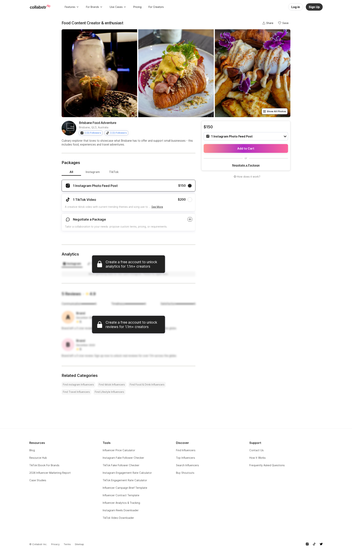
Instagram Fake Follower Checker (123, 457)
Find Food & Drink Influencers (147, 384)
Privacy (55, 544)
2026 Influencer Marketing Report (50, 472)
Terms (67, 544)
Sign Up (314, 7)
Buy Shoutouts (185, 472)
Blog (32, 450)
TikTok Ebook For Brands (44, 465)
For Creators (156, 6)
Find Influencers (185, 450)
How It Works (257, 457)
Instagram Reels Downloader (121, 510)
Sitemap (79, 544)
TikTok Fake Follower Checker (121, 465)
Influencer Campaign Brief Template (125, 487)
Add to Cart (245, 148)
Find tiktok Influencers (112, 384)
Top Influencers (185, 457)
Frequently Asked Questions (267, 465)
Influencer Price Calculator (119, 450)
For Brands (92, 6)
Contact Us (256, 450)
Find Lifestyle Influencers (109, 391)
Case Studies (37, 480)
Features (70, 6)
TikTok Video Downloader (118, 517)
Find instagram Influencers (78, 384)
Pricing (137, 6)
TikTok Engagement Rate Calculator (125, 480)
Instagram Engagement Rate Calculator (127, 472)
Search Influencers (187, 465)
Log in (295, 7)
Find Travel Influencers (76, 391)
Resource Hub (38, 457)
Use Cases (116, 6)
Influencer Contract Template (121, 495)
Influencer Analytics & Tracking (121, 502)
